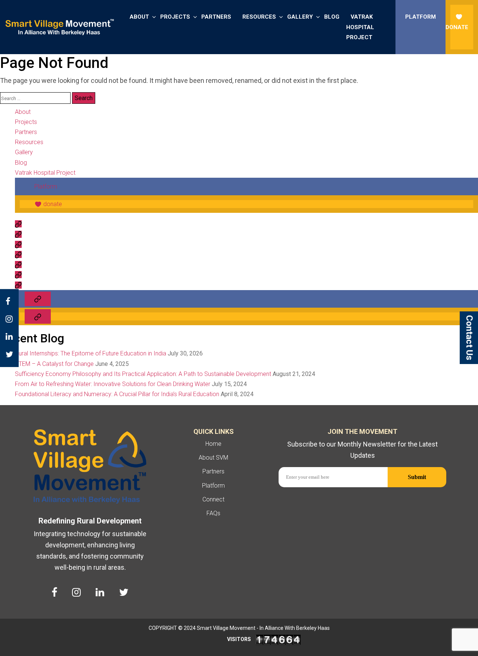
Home (213, 443)
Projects (175, 16)
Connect (213, 499)
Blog (331, 16)
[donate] (38, 316)
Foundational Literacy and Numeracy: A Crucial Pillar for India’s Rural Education (117, 394)
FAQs (213, 513)
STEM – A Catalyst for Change (54, 363)
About (139, 16)
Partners (216, 16)
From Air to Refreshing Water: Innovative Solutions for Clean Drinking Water (112, 384)
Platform (420, 16)
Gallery (300, 16)
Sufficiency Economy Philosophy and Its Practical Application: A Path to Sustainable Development (143, 373)
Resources (259, 16)
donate (457, 27)
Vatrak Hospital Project (360, 27)
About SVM (213, 457)
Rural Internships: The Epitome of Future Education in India (90, 353)
